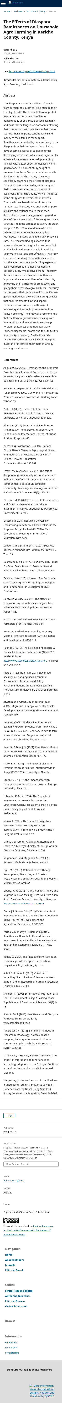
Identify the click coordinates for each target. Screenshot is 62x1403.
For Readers (11, 1342)
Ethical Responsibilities (18, 1290)
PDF (10, 1115)
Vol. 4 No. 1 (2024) (36, 11)
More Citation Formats (17, 1164)
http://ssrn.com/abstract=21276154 (23, 903)
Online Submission (16, 1306)
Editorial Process (15, 1301)
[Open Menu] (3, 3)
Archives (18, 11)
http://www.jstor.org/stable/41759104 (24, 660)
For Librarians (12, 1352)
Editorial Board (14, 1270)
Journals (10, 1265)
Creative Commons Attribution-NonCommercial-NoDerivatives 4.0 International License (28, 1230)
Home (6, 11)
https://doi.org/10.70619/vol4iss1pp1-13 (32, 71)
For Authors (11, 1347)
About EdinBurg (14, 1259)
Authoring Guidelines (17, 1296)
